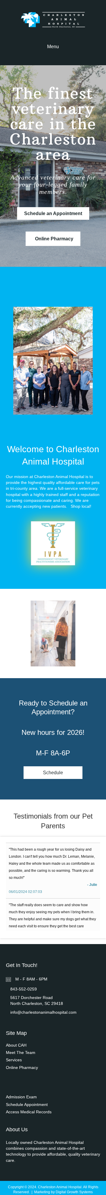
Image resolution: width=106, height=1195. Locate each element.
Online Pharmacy (22, 1067)
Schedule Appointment (27, 1104)
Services (14, 1059)
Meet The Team (20, 1052)
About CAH (16, 1045)
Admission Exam (21, 1097)
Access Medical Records (29, 1111)
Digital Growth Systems (74, 1192)
